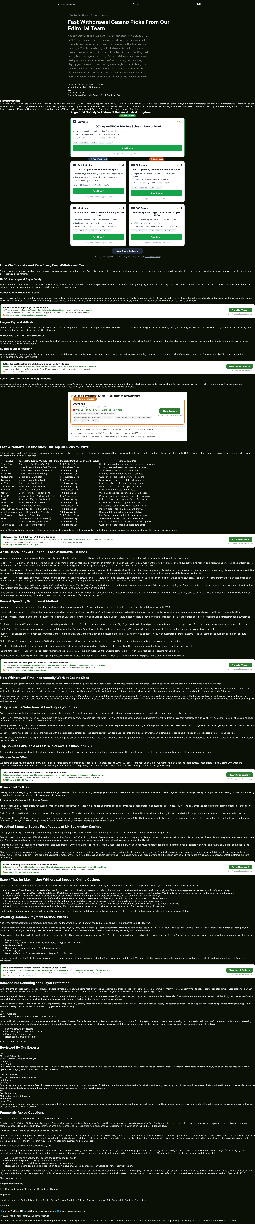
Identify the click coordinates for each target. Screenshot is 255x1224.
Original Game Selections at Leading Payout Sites (47, 106)
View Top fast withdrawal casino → (85, 84)
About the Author (18, 1200)
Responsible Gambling (123, 1200)
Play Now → (128, 148)
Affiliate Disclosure (87, 1200)
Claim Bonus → (170, 411)
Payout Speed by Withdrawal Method (197, 103)
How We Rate (104, 1200)
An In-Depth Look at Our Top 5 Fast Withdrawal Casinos (148, 103)
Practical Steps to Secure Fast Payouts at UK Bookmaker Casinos (168, 106)
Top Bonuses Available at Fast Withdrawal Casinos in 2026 (103, 106)
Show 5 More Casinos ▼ (127, 251)
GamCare (30, 1189)
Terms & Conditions (67, 1200)
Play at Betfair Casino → (239, 366)
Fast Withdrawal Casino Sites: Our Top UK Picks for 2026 (89, 103)
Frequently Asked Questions (125, 109)
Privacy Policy (35, 1200)
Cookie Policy (50, 1200)
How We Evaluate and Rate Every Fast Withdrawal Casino (29, 103)
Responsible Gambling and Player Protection (85, 109)
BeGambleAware (14, 1189)
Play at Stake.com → (240, 539)
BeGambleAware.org (153, 257)
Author (136, 4)
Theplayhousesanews (65, 4)
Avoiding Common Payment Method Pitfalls (39, 109)
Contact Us (140, 1200)
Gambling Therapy (47, 1189)
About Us (4, 1200)
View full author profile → (13, 1041)
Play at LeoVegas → (240, 310)
